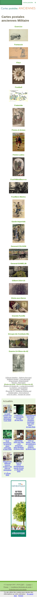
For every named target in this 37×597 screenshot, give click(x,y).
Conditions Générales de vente (21, 587)
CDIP (22, 584)
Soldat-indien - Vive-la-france (18, 393)
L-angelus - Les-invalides (18, 388)
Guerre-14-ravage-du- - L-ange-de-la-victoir (18, 386)
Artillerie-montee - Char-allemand (18, 379)
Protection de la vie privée (17, 589)
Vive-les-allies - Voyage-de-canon (18, 394)
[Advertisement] (18, 555)
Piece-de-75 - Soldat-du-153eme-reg (18, 391)
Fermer (20, 596)
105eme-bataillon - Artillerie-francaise (18, 377)
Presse (6, 587)
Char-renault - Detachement (18, 381)
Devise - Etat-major (18, 383)
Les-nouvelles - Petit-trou (18, 389)
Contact (28, 584)
